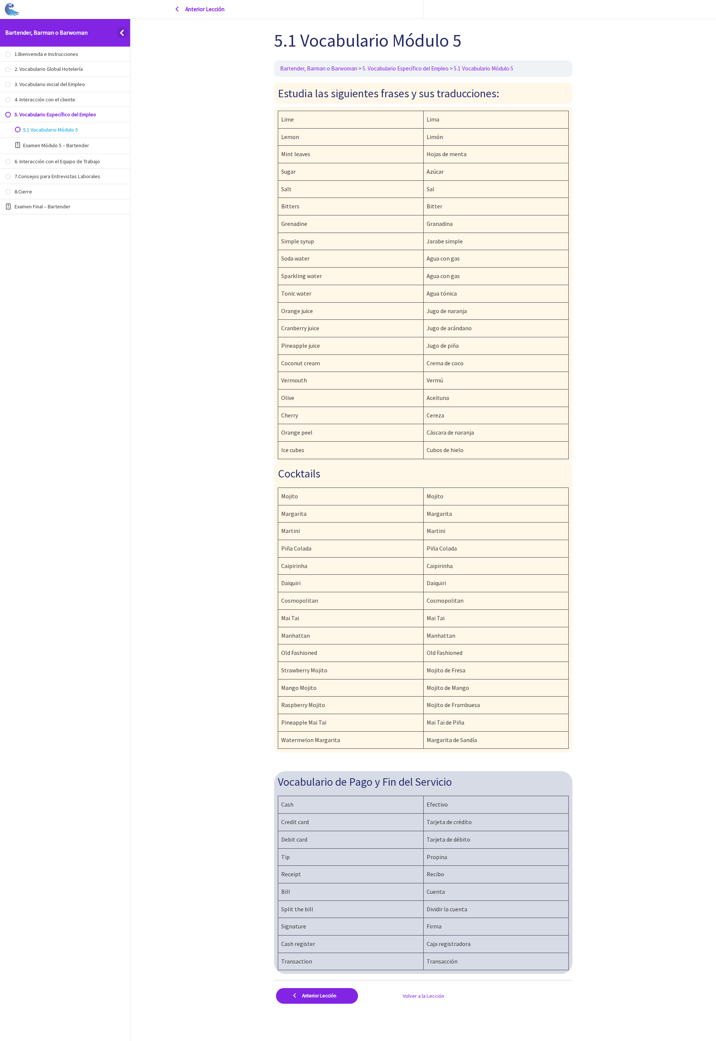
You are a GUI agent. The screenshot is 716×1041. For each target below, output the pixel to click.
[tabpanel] (423, 528)
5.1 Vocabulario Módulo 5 (484, 68)
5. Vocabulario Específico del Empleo (405, 68)
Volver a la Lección (423, 996)
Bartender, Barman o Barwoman (46, 32)
